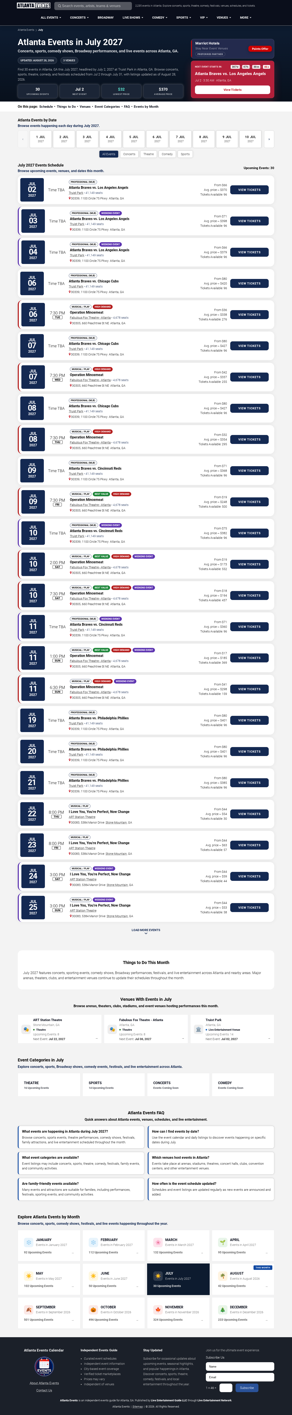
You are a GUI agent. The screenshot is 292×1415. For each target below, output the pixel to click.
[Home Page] (33, 5)
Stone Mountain (116, 822)
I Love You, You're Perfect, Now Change (99, 812)
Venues (222, 17)
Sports (182, 17)
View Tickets (233, 89)
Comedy (158, 17)
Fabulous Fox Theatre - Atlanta (90, 317)
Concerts (78, 17)
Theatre (148, 154)
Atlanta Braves (80, 188)
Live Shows (131, 17)
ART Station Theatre (82, 817)
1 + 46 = (211, 1388)
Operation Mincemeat (86, 312)
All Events (49, 17)
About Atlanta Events (44, 1383)
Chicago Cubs (108, 281)
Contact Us (44, 1390)
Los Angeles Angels (113, 188)
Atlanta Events (26, 29)
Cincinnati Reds (109, 468)
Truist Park (76, 193)
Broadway (106, 17)
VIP (202, 17)
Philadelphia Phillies (113, 718)
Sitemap (138, 1406)
